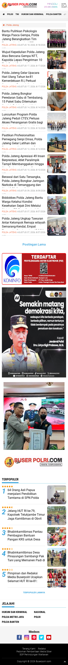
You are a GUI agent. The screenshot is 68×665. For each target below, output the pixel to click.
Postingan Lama (34, 244)
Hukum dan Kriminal (32, 14)
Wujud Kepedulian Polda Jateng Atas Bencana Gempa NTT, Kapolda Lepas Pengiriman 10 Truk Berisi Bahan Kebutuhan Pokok (23, 59)
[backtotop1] (65, 661)
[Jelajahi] (63, 5)
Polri (10, 14)
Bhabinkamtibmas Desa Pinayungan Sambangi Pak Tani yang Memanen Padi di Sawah (26, 558)
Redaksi (42, 648)
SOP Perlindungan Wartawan (34, 654)
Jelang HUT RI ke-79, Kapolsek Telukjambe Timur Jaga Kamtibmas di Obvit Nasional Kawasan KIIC (26, 516)
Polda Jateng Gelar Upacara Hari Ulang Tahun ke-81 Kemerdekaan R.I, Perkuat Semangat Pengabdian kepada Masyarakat (22, 80)
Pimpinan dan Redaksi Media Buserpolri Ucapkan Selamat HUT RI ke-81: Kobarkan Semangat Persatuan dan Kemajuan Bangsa (25, 583)
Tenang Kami (29, 648)
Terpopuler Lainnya (34, 592)
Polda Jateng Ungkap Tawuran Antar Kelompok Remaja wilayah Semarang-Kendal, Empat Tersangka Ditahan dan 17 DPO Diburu (23, 226)
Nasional (40, 612)
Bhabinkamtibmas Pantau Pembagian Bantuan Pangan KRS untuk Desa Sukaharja (25, 537)
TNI (17, 14)
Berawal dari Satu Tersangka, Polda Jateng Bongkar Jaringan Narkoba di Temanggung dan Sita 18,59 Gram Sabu (23, 182)
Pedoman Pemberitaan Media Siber (34, 651)
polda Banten (53, 14)
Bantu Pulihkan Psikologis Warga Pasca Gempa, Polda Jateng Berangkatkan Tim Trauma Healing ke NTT (20, 37)
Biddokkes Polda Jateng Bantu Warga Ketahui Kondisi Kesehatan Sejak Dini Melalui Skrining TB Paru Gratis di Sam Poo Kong (22, 205)
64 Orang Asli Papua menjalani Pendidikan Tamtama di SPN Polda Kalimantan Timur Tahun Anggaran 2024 (24, 498)
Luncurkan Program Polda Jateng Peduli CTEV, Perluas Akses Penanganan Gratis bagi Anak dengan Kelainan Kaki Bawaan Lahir (22, 122)
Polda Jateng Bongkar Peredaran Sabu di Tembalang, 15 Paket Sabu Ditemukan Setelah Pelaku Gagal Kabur (22, 99)
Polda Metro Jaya (13, 616)
